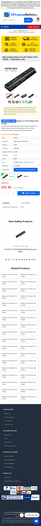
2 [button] (8, 259)
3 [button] (11, 259)
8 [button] (24, 259)
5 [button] (16, 259)
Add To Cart (30, 193)
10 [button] (29, 259)
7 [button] (21, 259)
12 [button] (34, 259)
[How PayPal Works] (31, 497)
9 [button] (27, 259)
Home (15, 30)
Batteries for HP (23, 30)
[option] (20, 79)
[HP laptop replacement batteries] (20, 14)
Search (28, 20)
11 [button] (32, 259)
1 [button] (6, 259)
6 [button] (19, 259)
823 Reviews (15, 134)
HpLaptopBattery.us (19, 512)
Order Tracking (34, 27)
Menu (21, 27)
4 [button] (14, 259)
